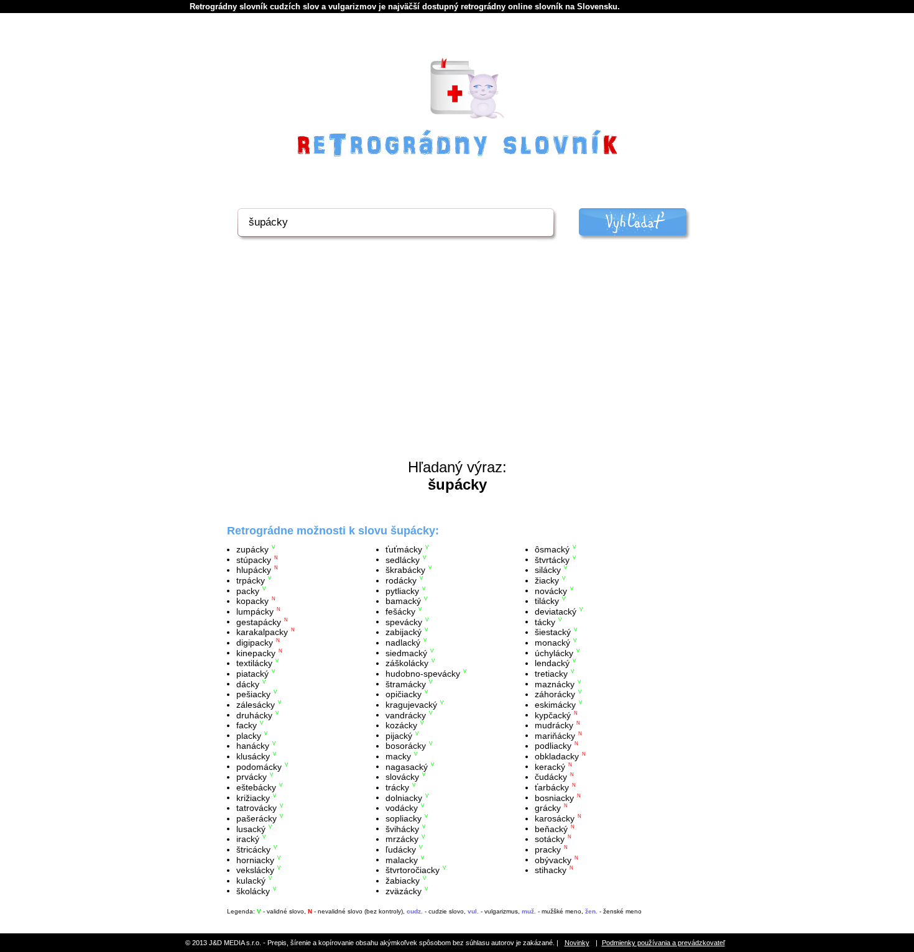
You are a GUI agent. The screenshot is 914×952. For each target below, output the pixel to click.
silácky (548, 570)
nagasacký (406, 766)
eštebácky (256, 787)
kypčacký (553, 715)
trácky (397, 787)
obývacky (553, 859)
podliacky (553, 746)
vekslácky (255, 870)
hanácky (252, 746)
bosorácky (405, 746)
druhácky (254, 715)
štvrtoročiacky (412, 870)
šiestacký (553, 632)
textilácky (254, 663)
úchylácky (554, 652)
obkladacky (557, 756)
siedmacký (406, 652)
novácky (551, 590)
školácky (253, 890)
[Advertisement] (457, 365)
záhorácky (555, 694)
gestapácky (258, 621)
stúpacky (253, 559)
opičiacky (403, 694)
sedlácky (402, 559)
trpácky (250, 580)
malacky (401, 859)
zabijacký (403, 632)
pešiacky (253, 694)
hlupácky (253, 570)
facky (246, 725)
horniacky (255, 859)
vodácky (401, 808)
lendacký (552, 663)
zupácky (252, 549)
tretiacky (551, 674)
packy (247, 590)
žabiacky (402, 881)
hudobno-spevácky (422, 674)
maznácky (555, 684)
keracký (550, 766)
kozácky (401, 725)
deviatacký (555, 611)
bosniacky (554, 797)
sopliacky (403, 818)
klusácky (253, 756)
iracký (247, 839)
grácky (548, 808)
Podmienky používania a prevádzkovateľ (663, 942)
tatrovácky (256, 808)
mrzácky (401, 839)
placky (248, 735)
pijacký (398, 735)
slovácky (402, 777)
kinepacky (255, 652)
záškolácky (406, 663)
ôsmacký (552, 549)
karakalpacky (262, 632)
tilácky (547, 601)
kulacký (250, 881)
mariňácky (555, 735)
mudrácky (554, 725)
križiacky (253, 797)
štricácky (253, 849)
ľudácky (400, 849)
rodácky (401, 580)
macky (398, 756)
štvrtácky (552, 559)
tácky (545, 621)
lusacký (250, 828)
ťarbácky (552, 787)
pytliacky (402, 590)
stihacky (550, 870)
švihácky (402, 828)
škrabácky (405, 570)
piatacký (252, 674)
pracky (548, 849)
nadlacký (402, 643)
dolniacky (403, 797)
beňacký (551, 828)
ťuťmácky (403, 549)
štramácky (405, 684)
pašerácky (256, 818)
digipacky (254, 643)
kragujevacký (411, 705)
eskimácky (555, 705)
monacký (552, 643)
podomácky (259, 766)
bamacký (403, 601)
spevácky (403, 621)
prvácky (251, 777)
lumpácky (255, 611)
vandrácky (405, 715)
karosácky (555, 818)
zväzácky (403, 890)
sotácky (550, 839)
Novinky (577, 942)
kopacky (252, 601)
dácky (247, 684)
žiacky (547, 580)
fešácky (400, 611)
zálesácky (255, 705)
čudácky (551, 777)
